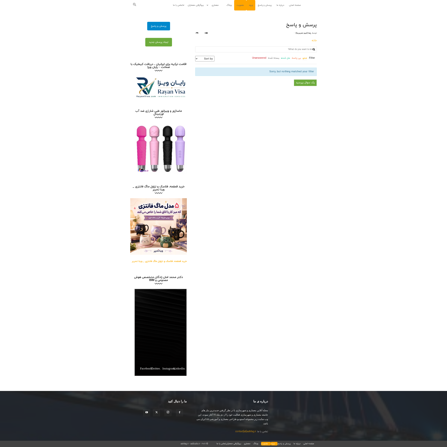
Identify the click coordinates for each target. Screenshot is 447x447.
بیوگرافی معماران (196, 5)
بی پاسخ (296, 58)
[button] (135, 5)
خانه (314, 40)
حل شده (285, 58)
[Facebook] (180, 412)
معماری (215, 5)
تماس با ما (178, 5)
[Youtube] (147, 412)
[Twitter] (157, 412)
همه (305, 58)
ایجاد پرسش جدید (158, 42)
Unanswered (259, 58)
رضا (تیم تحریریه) (303, 33)
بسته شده (273, 58)
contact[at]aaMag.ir (245, 431)
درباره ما (280, 5)
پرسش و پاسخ (265, 5)
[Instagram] (169, 412)
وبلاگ (229, 5)
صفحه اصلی (295, 5)
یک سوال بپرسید (305, 83)
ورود (251, 5)
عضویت (240, 5)
